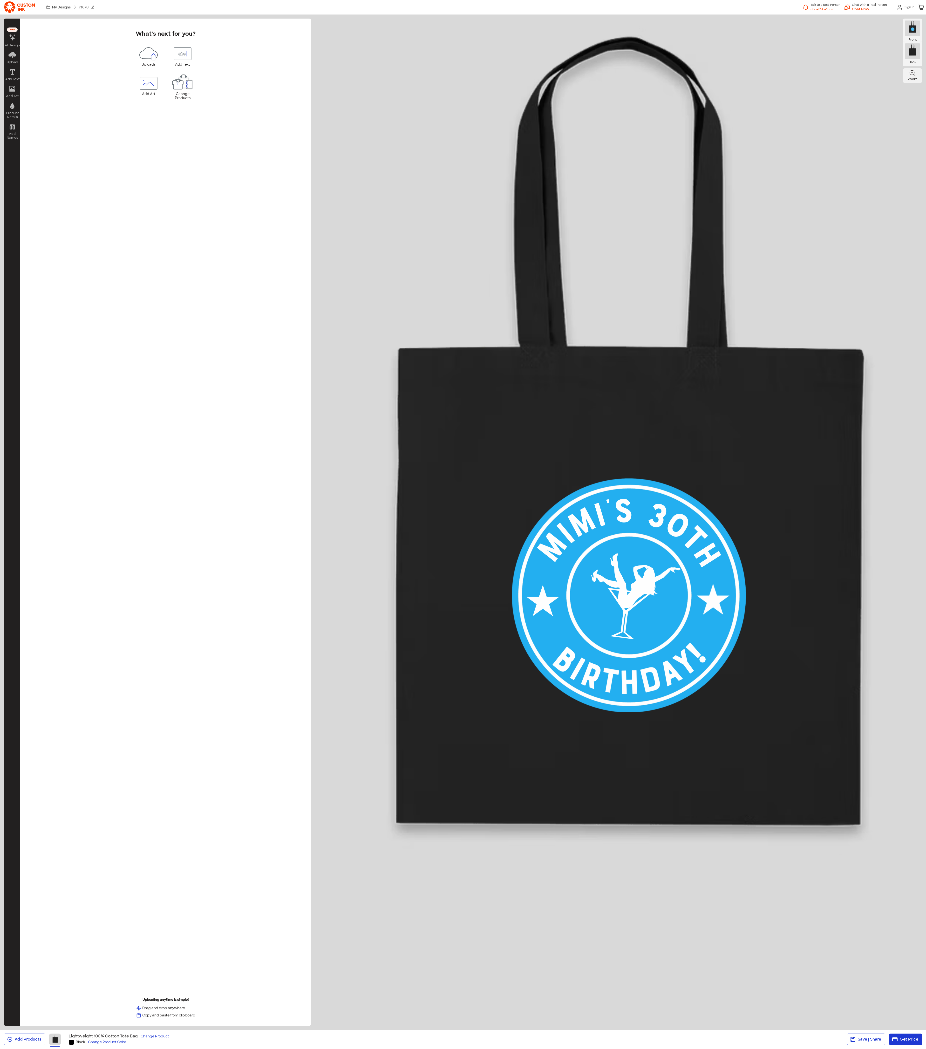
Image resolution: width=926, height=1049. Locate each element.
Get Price (909, 1039)
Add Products (28, 1039)
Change (155, 1036)
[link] (19, 7)
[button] (869, 9)
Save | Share (869, 1039)
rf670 (84, 7)
